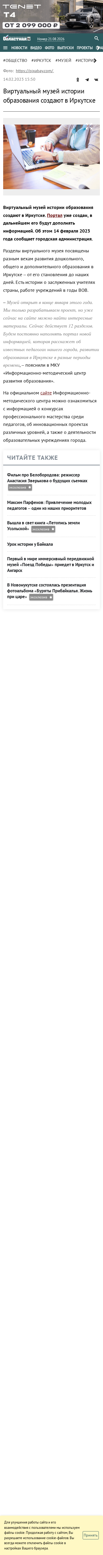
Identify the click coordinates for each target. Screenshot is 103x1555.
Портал (54, 215)
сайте (46, 393)
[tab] (19, 48)
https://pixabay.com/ (34, 70)
